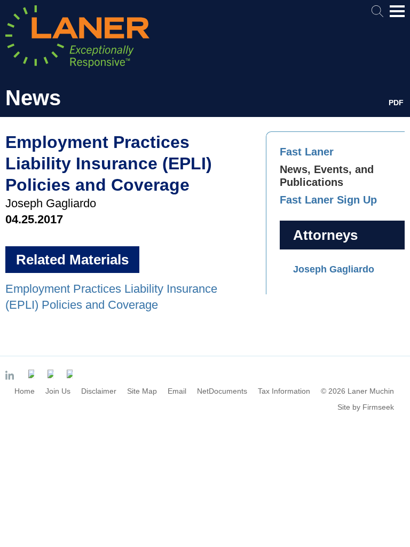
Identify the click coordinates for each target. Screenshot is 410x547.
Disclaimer (98, 391)
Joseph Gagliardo (333, 269)
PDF (396, 102)
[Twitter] (32, 374)
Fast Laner (307, 152)
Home (24, 391)
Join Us (57, 391)
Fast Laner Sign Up (328, 200)
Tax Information (284, 391)
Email (177, 391)
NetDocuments (222, 391)
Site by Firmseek (365, 407)
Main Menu (397, 16)
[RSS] (71, 374)
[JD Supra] (52, 374)
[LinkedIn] (11, 376)
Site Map (142, 391)
